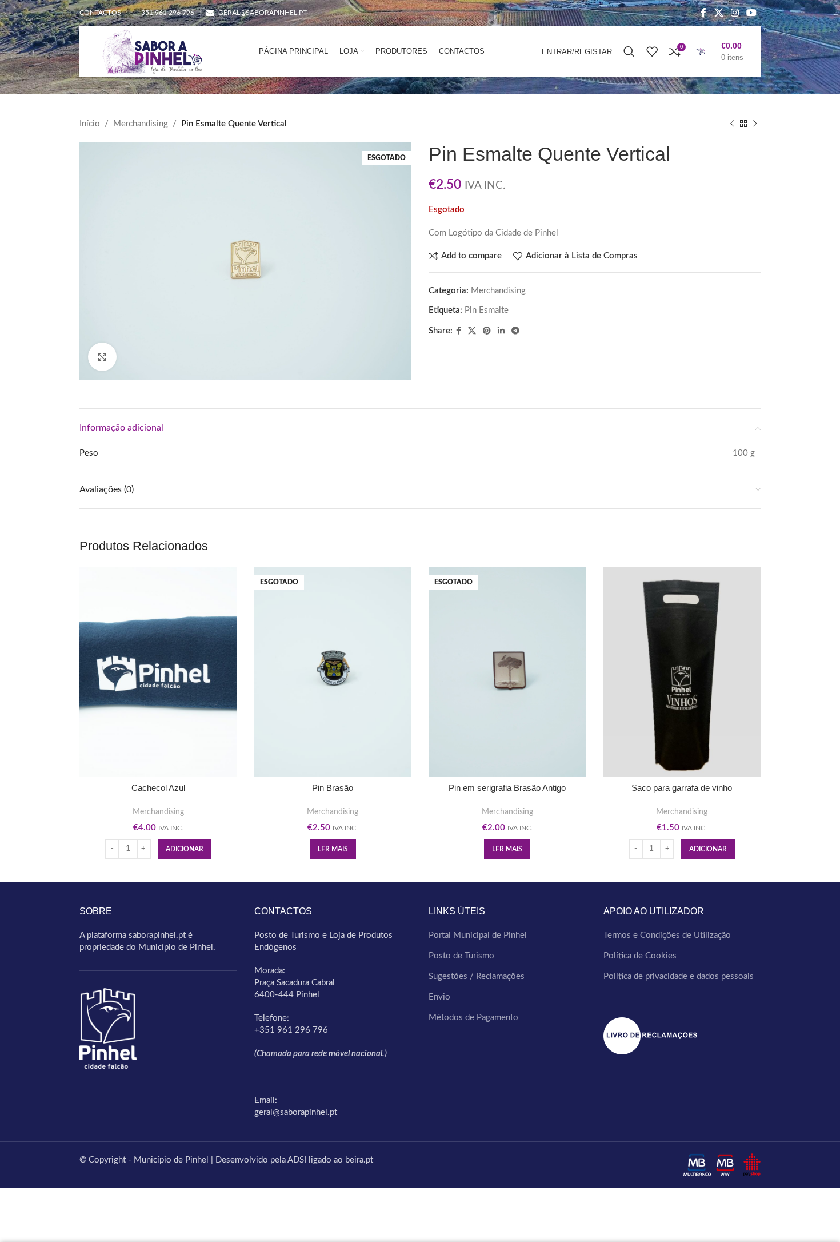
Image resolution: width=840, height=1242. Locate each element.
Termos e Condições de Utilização (667, 935)
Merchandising (140, 124)
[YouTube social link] (752, 13)
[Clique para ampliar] (102, 357)
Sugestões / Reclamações (477, 976)
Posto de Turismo (461, 956)
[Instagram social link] (734, 13)
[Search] (629, 51)
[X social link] (718, 13)
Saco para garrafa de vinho (681, 788)
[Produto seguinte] (755, 124)
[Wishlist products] (652, 51)
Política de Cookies (640, 956)
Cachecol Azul (158, 788)
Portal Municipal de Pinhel (478, 935)
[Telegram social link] (515, 331)
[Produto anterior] (732, 124)
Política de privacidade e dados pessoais (678, 976)
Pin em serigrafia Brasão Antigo (507, 788)
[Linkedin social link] (501, 331)
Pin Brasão (332, 788)
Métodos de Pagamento (473, 1017)
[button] (184, 849)
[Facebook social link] (703, 13)
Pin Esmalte (487, 310)
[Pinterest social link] (486, 331)
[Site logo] (149, 51)
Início (89, 124)
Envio (439, 997)
